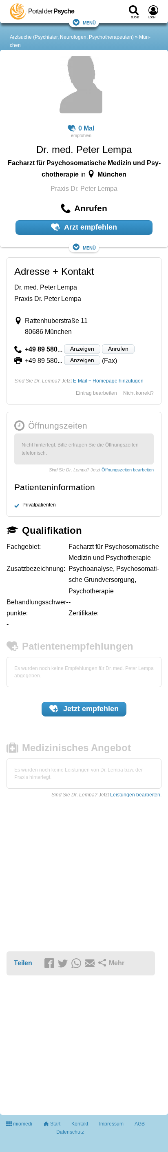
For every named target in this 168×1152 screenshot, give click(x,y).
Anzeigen (82, 348)
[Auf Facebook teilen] (50, 963)
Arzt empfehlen (89, 227)
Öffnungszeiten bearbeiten (128, 469)
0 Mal (86, 128)
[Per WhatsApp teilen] (77, 963)
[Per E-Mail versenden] (91, 963)
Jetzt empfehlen (90, 709)
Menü (89, 22)
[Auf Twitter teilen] (64, 963)
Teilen (23, 963)
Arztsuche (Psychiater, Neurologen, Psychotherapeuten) (72, 37)
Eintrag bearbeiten (96, 393)
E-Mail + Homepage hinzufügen (108, 381)
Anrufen (118, 348)
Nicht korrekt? (138, 393)
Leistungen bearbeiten (135, 795)
